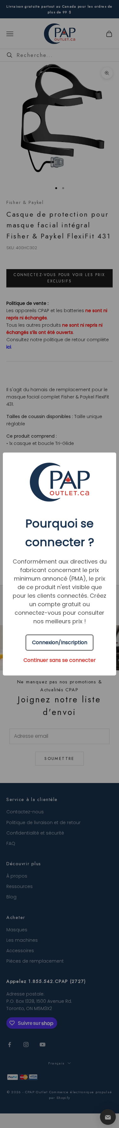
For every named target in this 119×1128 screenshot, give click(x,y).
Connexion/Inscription (59, 642)
